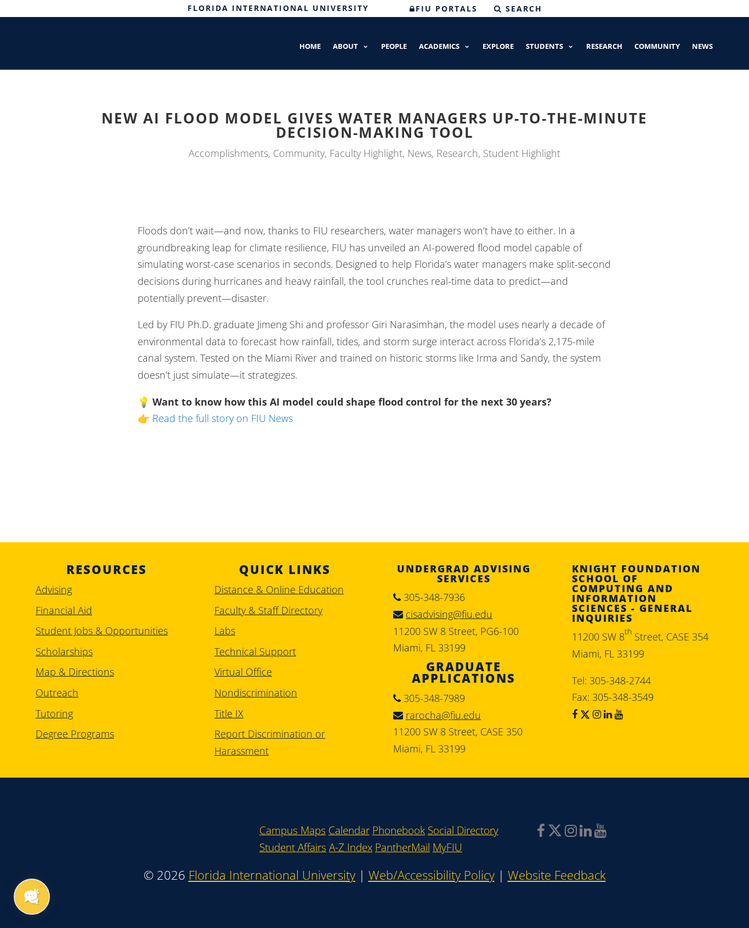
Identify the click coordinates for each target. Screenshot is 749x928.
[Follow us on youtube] (617, 714)
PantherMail (402, 847)
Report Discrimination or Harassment (269, 742)
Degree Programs (75, 733)
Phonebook (398, 830)
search (522, 8)
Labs (224, 630)
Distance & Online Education (279, 589)
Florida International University (278, 8)
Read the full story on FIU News (222, 418)
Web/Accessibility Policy (431, 875)
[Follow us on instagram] (595, 714)
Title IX (228, 713)
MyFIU (447, 847)
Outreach (57, 692)
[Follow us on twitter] (583, 714)
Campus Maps (292, 830)
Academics (439, 47)
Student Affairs (292, 847)
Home (310, 47)
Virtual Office (243, 671)
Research (604, 47)
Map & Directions (75, 671)
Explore (498, 47)
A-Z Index (350, 847)
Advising (54, 589)
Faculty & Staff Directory (268, 610)
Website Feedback (557, 875)
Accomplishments (228, 153)
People (394, 47)
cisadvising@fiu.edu (449, 614)
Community (657, 47)
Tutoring (54, 713)
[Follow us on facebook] (574, 714)
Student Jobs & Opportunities (102, 630)
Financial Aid (64, 610)
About (345, 47)
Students (544, 47)
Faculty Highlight (366, 153)
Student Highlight (521, 153)
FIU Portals (447, 8)
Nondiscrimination (255, 692)
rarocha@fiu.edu (443, 715)
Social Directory (463, 830)
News (702, 47)
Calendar (349, 830)
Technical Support (255, 651)
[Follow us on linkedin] (606, 714)
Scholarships (64, 651)
